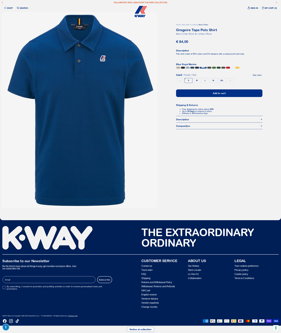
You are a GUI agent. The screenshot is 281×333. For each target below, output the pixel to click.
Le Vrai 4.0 (193, 274)
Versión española (150, 303)
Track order (147, 270)
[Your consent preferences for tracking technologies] (276, 328)
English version (149, 294)
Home (178, 25)
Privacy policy (241, 270)
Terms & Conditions (244, 278)
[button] (5, 327)
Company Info (73, 316)
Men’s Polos (203, 25)
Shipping (145, 278)
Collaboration (194, 278)
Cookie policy (241, 274)
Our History (193, 266)
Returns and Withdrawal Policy (156, 282)
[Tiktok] (17, 321)
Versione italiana (149, 298)
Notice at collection (140, 329)
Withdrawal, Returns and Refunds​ (158, 286)
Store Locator (194, 270)
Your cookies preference (246, 266)
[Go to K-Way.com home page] (140, 11)
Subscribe (104, 279)
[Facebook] (4, 321)
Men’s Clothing (192, 25)
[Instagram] (11, 321)
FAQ (143, 274)
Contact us (146, 266)
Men (183, 25)
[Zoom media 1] (79, 110)
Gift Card (145, 290)
